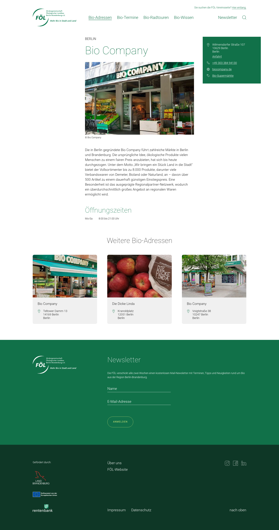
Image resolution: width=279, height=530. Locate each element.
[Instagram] (227, 463)
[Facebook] (235, 463)
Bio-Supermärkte (223, 75)
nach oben (238, 510)
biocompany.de (222, 69)
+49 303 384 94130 (224, 63)
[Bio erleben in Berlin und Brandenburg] (54, 17)
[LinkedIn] (243, 463)
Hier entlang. (239, 7)
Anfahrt (217, 56)
